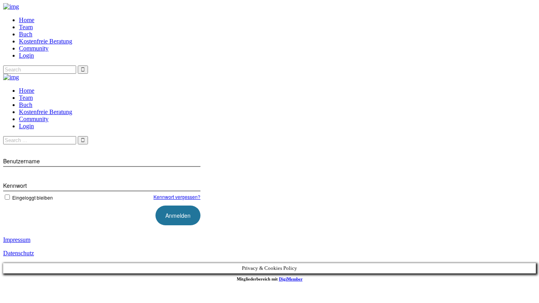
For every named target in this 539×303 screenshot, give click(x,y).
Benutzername (21, 161)
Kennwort (15, 185)
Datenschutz (18, 253)
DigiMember (291, 279)
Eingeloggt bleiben (32, 197)
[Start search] (83, 140)
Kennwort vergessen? (176, 196)
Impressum (16, 239)
